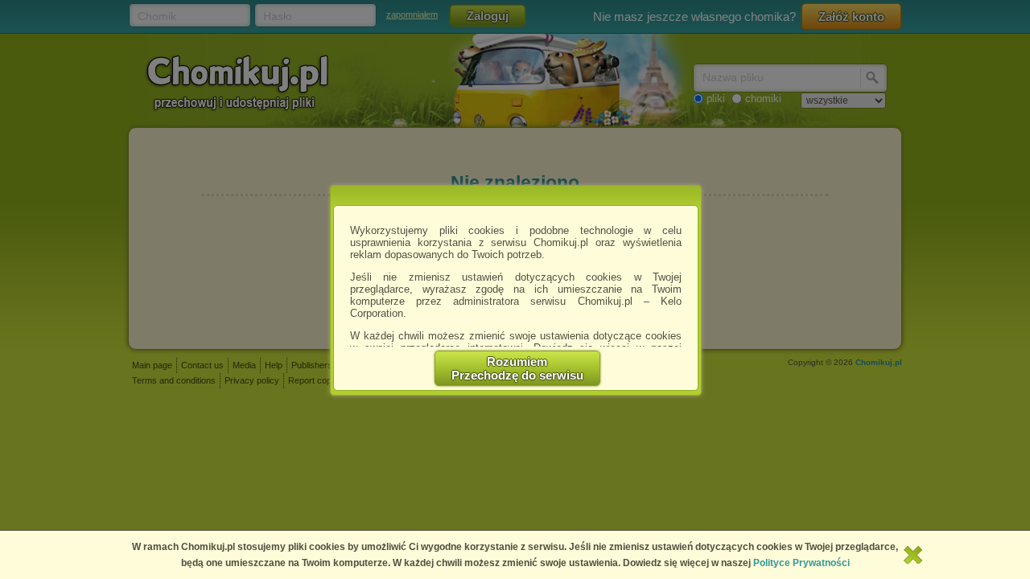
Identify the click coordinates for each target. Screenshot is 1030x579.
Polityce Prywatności (801, 563)
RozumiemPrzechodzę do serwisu (517, 368)
